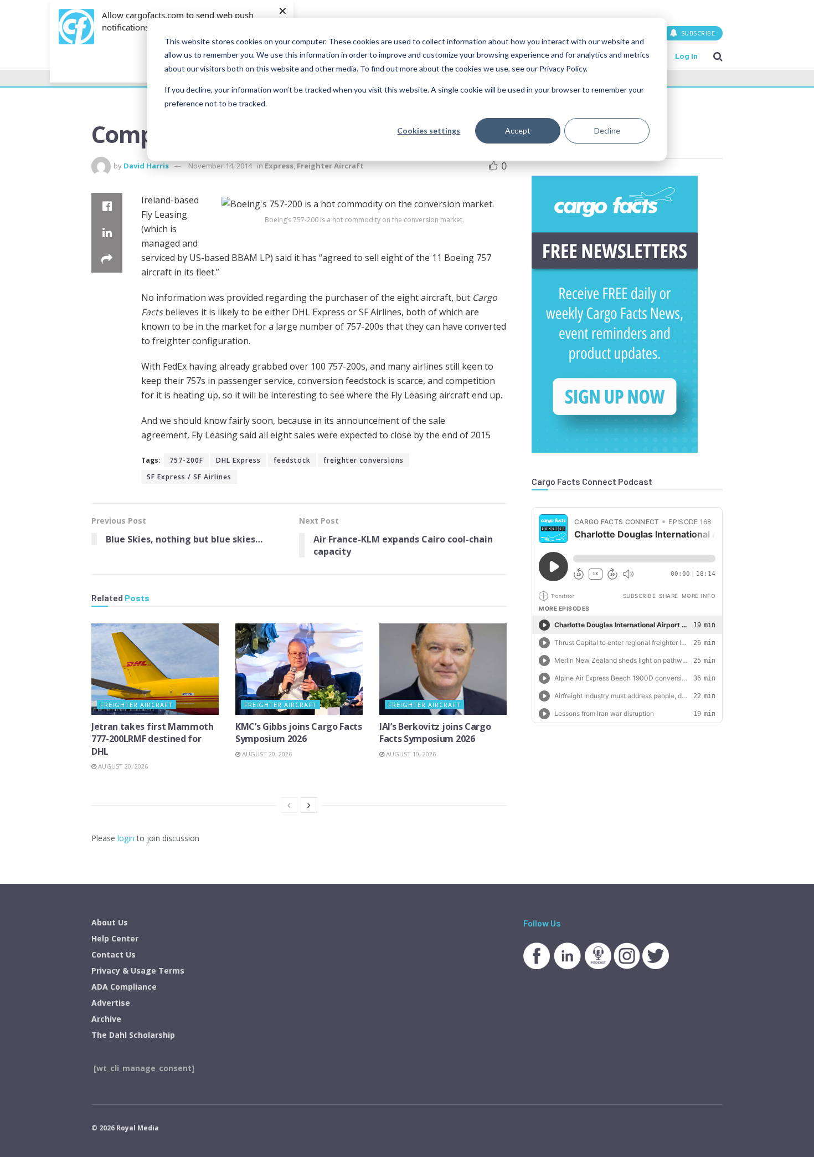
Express (279, 166)
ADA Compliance (124, 986)
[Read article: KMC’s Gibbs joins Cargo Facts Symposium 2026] (299, 668)
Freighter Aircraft (330, 166)
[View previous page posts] (289, 805)
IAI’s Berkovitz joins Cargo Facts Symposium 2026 (435, 732)
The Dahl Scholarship (133, 1035)
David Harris (146, 166)
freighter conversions (363, 460)
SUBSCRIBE (697, 33)
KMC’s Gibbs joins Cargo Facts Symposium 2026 (298, 732)
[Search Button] (718, 56)
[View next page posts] (309, 805)
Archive (106, 1018)
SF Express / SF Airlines (189, 477)
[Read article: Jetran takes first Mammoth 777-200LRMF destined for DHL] (155, 668)
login (126, 838)
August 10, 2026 (410, 754)
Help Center (114, 938)
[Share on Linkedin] (106, 232)
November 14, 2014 (220, 166)
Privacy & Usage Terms (137, 970)
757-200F (186, 460)
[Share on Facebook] (106, 206)
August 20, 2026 (122, 766)
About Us (109, 922)
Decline (607, 130)
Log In (686, 55)
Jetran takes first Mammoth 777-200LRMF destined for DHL (152, 738)
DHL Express (238, 460)
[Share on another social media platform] (106, 259)
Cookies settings (428, 130)
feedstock (292, 460)
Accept (517, 130)
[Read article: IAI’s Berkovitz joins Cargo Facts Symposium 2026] (443, 668)
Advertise (110, 1002)
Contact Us (113, 954)
